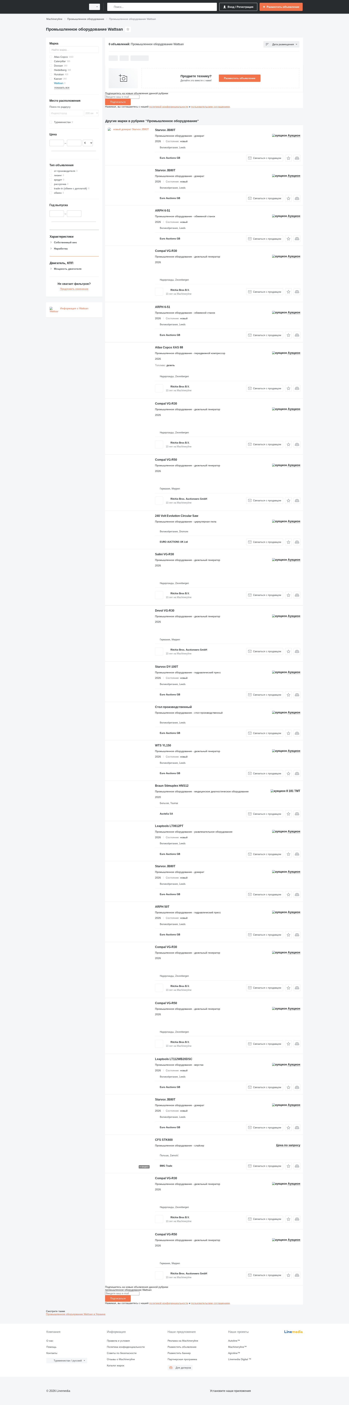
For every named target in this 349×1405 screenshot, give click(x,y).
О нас (49, 1340)
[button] (288, 158)
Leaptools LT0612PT (169, 826)
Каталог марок (115, 1365)
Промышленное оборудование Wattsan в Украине (75, 1314)
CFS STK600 (164, 1139)
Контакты (51, 1353)
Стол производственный (173, 707)
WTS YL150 (163, 745)
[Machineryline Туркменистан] (65, 7)
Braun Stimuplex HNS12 (171, 785)
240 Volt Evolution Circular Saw (176, 515)
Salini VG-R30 (164, 554)
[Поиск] (111, 7)
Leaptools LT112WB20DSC (173, 1059)
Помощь (51, 1346)
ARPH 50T (162, 906)
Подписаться (118, 101)
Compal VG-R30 (166, 250)
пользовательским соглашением (210, 106)
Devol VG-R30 (164, 610)
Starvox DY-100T (166, 666)
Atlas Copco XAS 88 (169, 347)
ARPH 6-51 (162, 210)
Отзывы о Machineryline (121, 1359)
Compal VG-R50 (166, 459)
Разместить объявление (239, 78)
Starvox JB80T (165, 130)
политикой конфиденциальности (168, 106)
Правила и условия (118, 1340)
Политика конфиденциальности (126, 1346)
